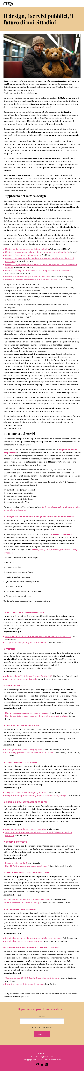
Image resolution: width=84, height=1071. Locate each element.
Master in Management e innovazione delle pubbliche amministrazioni (38, 270)
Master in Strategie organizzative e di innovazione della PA (32, 279)
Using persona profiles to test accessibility (25, 829)
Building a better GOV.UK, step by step (23, 749)
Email (42, 1016)
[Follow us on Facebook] (37, 1064)
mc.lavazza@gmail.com (42, 1056)
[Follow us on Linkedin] (46, 1064)
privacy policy (46, 1027)
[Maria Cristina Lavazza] (13, 4)
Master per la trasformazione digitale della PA (27, 249)
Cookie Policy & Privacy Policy (49, 1060)
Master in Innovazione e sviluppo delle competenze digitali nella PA (37, 252)
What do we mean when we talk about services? (27, 899)
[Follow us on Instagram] (42, 1064)
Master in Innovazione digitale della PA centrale (27, 276)
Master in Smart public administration (23, 255)
